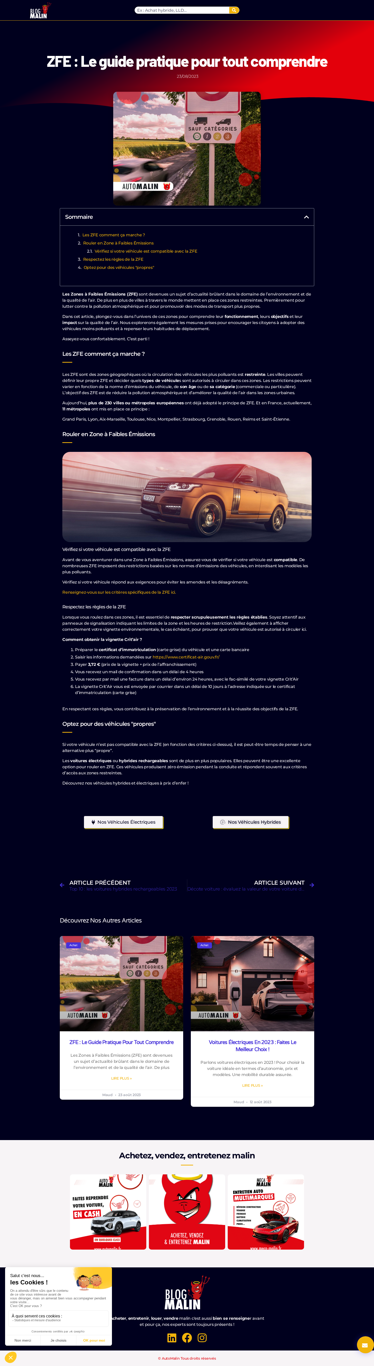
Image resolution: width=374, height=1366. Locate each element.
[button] (306, 217)
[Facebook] (187, 1338)
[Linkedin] (172, 1338)
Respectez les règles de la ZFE (113, 259)
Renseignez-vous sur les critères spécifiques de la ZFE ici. (119, 592)
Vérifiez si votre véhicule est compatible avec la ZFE (146, 251)
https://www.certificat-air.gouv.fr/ (186, 657)
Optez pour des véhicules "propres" (119, 267)
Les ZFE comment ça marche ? (113, 235)
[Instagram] (202, 1338)
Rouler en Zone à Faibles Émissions (118, 243)
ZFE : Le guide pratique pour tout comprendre (121, 1042)
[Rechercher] (234, 10)
